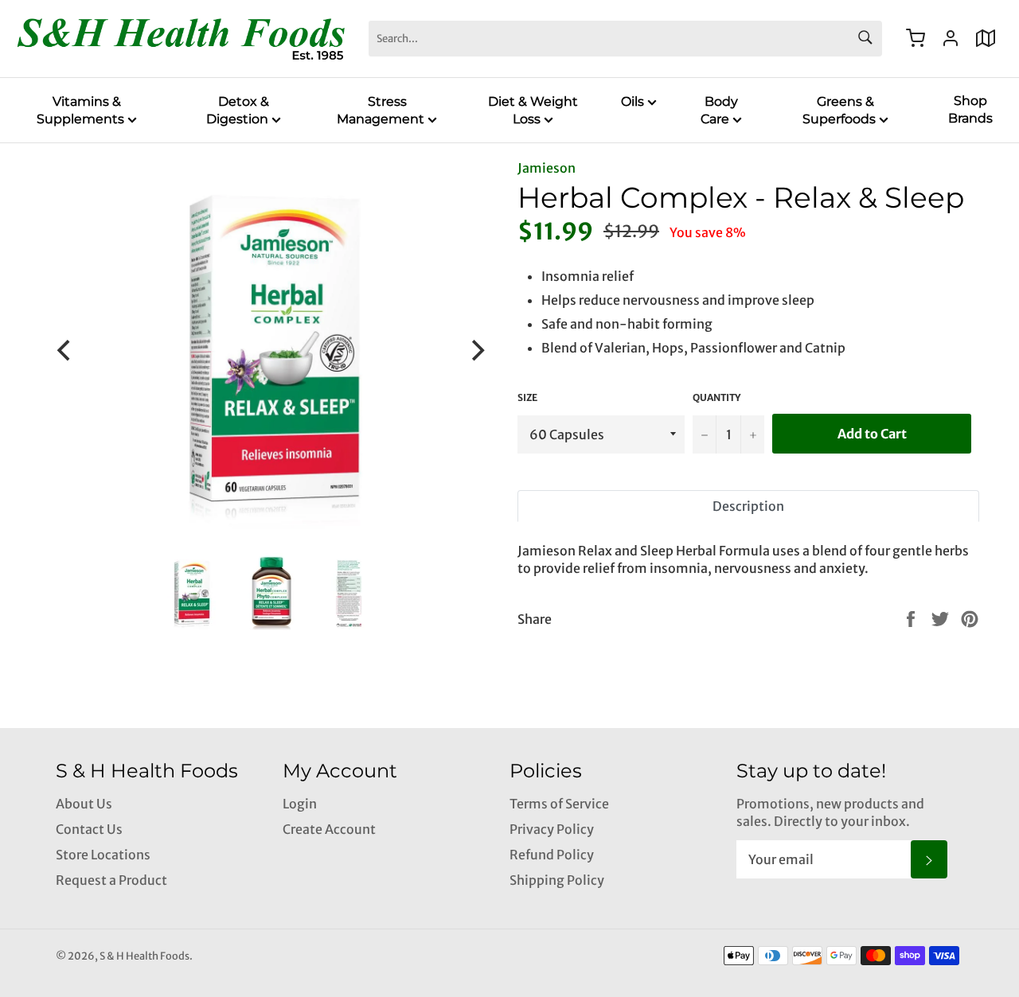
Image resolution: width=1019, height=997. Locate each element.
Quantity (716, 397)
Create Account (329, 829)
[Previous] (65, 350)
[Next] (476, 350)
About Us (84, 804)
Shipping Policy (557, 880)
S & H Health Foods (144, 955)
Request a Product (111, 880)
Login (300, 804)
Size (527, 397)
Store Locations (103, 855)
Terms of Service (559, 804)
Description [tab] (748, 506)
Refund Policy (552, 855)
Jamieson (546, 168)
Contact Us (89, 829)
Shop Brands (970, 109)
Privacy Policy (552, 829)
